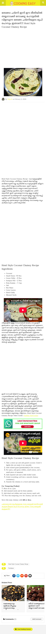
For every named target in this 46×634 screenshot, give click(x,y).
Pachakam (11, 568)
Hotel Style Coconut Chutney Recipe (18, 564)
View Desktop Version (24, 629)
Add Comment (36, 619)
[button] (3, 3)
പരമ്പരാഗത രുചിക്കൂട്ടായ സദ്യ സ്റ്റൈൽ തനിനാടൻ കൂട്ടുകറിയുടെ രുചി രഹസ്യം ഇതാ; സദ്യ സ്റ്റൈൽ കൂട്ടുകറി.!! (22, 506)
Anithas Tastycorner (31, 416)
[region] (23, 119)
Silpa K (9, 99)
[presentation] (41, 599)
